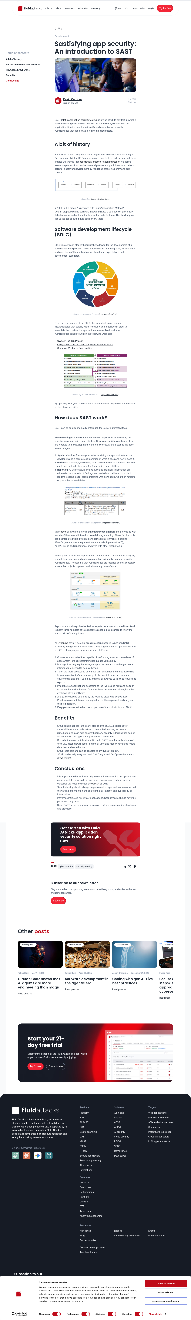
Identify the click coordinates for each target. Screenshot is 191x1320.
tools (63, 531)
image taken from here (100, 199)
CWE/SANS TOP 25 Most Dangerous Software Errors (85, 344)
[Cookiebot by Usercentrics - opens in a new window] (19, 1314)
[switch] (85, 1314)
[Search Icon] (127, 8)
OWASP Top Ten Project (70, 341)
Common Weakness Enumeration (74, 348)
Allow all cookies (166, 1283)
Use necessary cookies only (166, 1301)
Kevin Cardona (72, 99)
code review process (90, 161)
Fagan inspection (111, 161)
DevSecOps (64, 758)
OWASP (95, 783)
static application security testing (79, 120)
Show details (155, 1314)
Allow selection (166, 1292)
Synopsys (63, 643)
